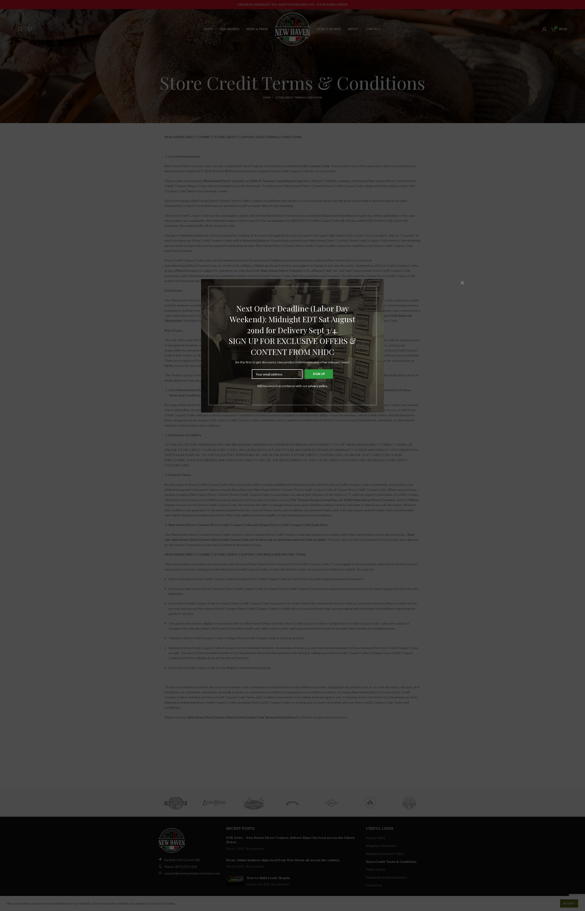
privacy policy (317, 386)
